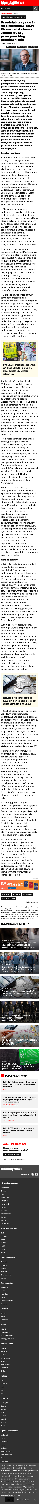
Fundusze (4, 1236)
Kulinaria (3, 1409)
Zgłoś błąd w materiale (31, 902)
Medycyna (4, 1361)
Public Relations (5, 1332)
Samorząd (4, 1304)
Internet (3, 1268)
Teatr (2, 1393)
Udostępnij (34, 47)
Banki (2, 1233)
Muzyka (3, 1387)
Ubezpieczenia (5, 1223)
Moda (2, 1412)
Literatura (4, 1383)
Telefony (3, 1278)
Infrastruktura (5, 1197)
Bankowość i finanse (9, 1228)
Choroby (3, 1348)
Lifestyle (4, 1398)
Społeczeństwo (6, 14)
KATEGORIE (5, 9)
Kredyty (3, 1246)
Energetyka (4, 1191)
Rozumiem (10, 1500)
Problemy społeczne (7, 1300)
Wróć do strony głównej (8, 898)
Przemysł (3, 1207)
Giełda (3, 1239)
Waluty (3, 1252)
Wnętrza (3, 1422)
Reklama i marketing (7, 1335)
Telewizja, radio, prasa (7, 1339)
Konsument (4, 1287)
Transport (3, 1217)
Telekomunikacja (6, 1214)
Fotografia (4, 1265)
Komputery (4, 1272)
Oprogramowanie (6, 1275)
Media (3, 1324)
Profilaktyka (4, 1368)
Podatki (15, 14)
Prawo (3, 1297)
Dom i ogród (4, 1403)
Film (2, 1380)
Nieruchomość (5, 1204)
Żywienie (3, 1371)
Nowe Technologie (6, 1454)
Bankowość (4, 1435)
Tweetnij (23, 47)
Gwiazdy (3, 1406)
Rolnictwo (4, 1210)
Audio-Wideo (4, 1262)
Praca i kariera (5, 1294)
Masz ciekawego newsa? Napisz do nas (13, 17)
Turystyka (3, 1220)
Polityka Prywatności (23, 1500)
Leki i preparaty (5, 1358)
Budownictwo (5, 1188)
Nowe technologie (8, 1257)
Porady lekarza (5, 1364)
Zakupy (3, 1425)
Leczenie (3, 1355)
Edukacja (4, 1309)
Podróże (3, 1416)
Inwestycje (4, 1243)
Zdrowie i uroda (7, 1343)
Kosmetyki (4, 1351)
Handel (3, 1194)
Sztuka (3, 1390)
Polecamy (12, 47)
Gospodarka (4, 1441)
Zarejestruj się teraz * (13, 1155)
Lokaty (3, 1249)
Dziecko (3, 1313)
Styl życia (3, 1419)
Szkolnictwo (4, 1319)
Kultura (4, 1376)
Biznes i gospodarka (9, 1183)
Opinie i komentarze (9, 1430)
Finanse (3, 1438)
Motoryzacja (4, 1201)
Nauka (3, 1316)
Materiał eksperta (6, 1451)
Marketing (4, 1448)
